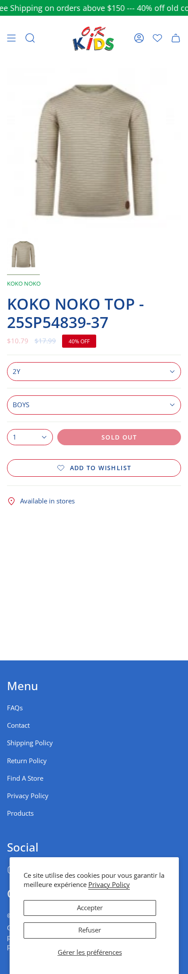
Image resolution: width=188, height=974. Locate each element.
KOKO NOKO (24, 283)
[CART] (176, 38)
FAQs (15, 707)
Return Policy (27, 760)
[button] (30, 38)
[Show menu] (11, 38)
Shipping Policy (30, 742)
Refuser (89, 930)
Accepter (90, 907)
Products (20, 813)
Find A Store (25, 778)
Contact (18, 725)
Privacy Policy (109, 884)
